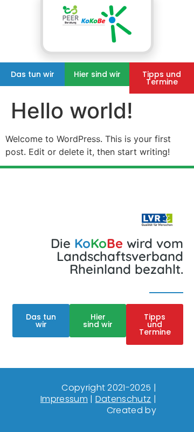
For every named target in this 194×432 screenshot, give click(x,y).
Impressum (64, 399)
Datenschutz (123, 399)
